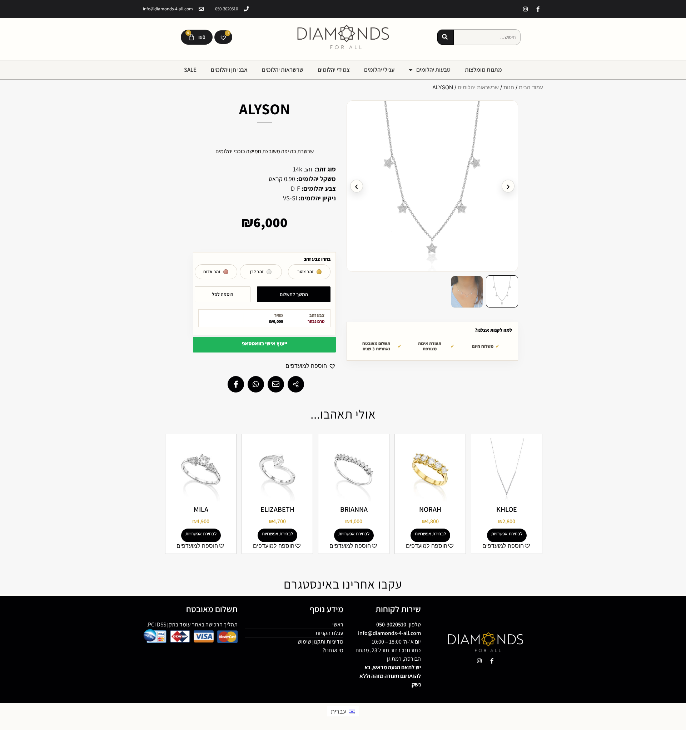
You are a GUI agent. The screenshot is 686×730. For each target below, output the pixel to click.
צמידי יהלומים (334, 70)
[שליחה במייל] (276, 384)
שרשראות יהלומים (282, 70)
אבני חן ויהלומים (229, 70)
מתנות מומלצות (483, 70)
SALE (190, 70)
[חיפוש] (445, 37)
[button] (502, 291)
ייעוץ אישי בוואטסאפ (264, 343)
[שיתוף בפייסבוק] (236, 384)
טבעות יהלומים (433, 70)
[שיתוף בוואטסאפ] (256, 384)
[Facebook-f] (537, 9)
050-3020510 (391, 624)
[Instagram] (525, 9)
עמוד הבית (531, 87)
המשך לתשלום (294, 294)
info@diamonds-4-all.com (389, 633)
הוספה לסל (222, 294)
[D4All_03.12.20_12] (432, 186)
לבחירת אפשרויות (506, 534)
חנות (508, 87)
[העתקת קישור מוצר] (296, 384)
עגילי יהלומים (379, 70)
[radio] (309, 271)
